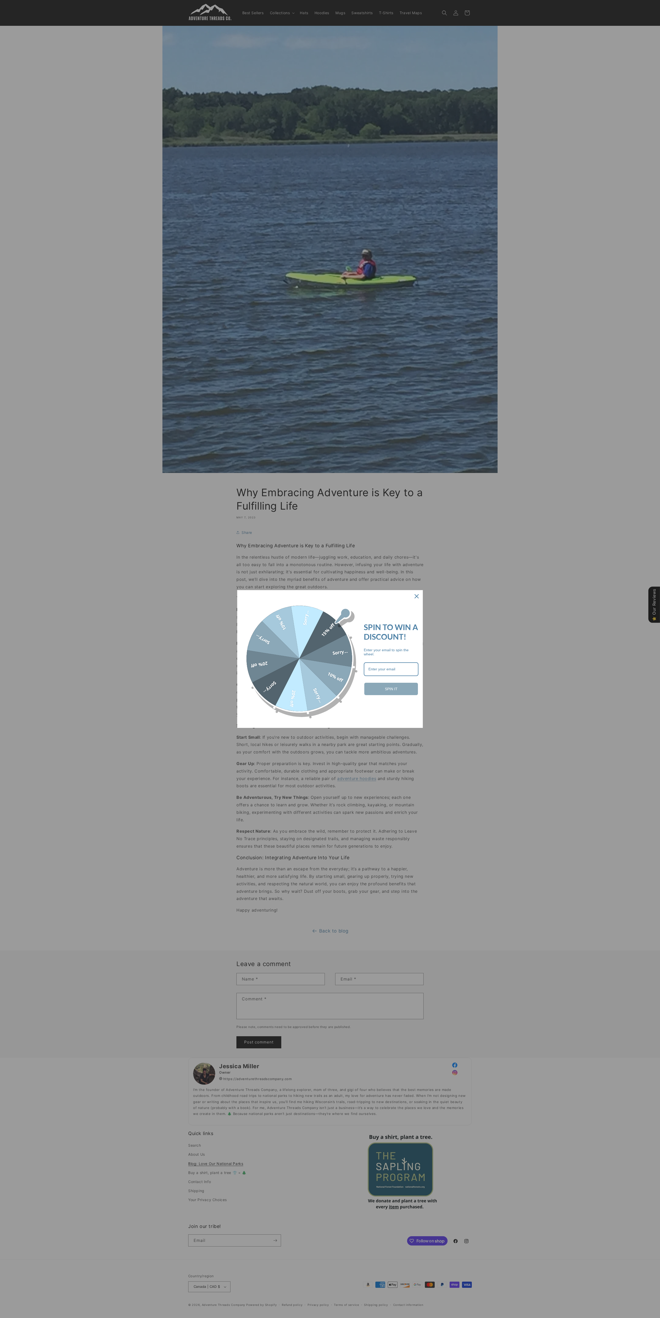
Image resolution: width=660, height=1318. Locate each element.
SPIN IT (391, 689)
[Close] (416, 596)
